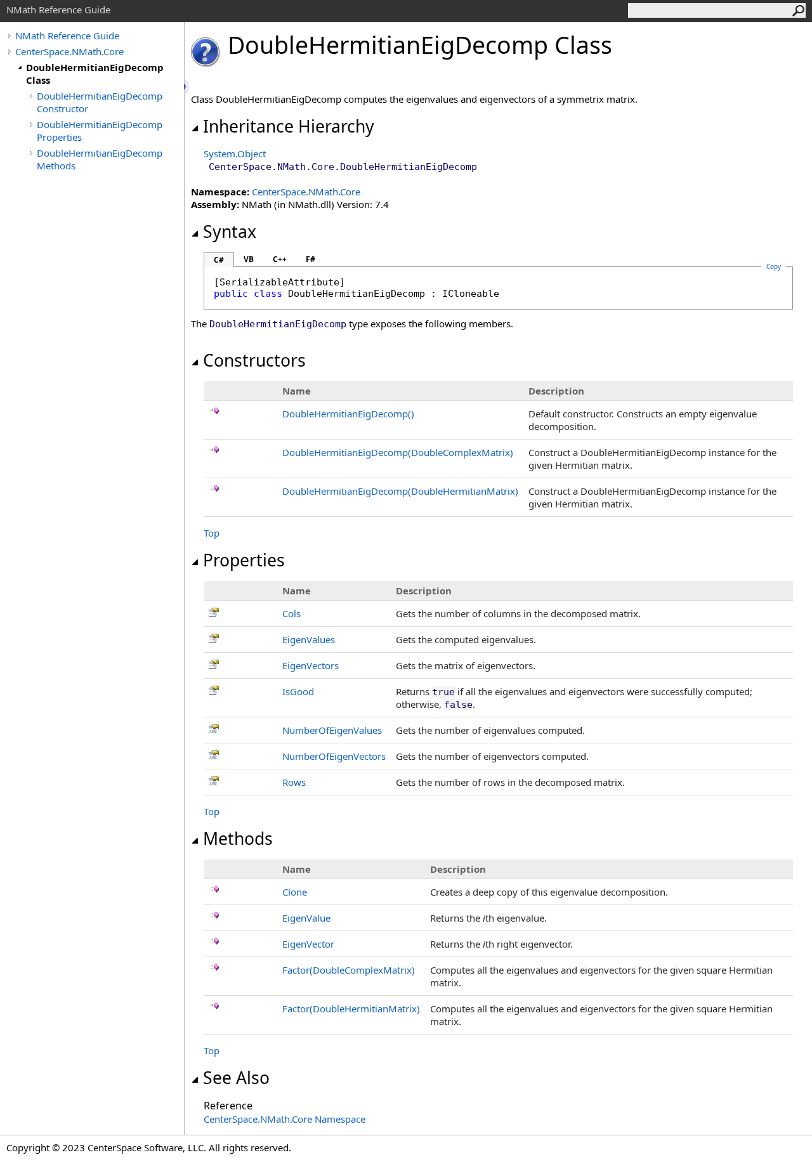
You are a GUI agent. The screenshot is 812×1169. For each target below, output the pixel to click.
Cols (291, 613)
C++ (280, 259)
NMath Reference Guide (67, 35)
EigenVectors (310, 665)
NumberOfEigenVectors (334, 756)
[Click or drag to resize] (187, 86)
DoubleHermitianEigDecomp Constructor (99, 102)
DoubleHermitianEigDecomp (348, 413)
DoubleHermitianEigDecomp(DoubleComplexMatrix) (397, 452)
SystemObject (235, 153)
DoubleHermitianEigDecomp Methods (99, 159)
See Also (236, 1077)
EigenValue (306, 917)
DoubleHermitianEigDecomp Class (95, 73)
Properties (244, 560)
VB (249, 259)
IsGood (298, 691)
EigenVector (308, 943)
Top (211, 532)
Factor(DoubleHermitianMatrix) (351, 1008)
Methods (238, 838)
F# (310, 259)
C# (219, 259)
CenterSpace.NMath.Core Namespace (284, 1119)
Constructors (254, 360)
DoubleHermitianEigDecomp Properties (99, 130)
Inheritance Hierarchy (288, 126)
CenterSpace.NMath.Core (69, 51)
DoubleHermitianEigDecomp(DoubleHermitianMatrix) (400, 491)
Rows (294, 782)
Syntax (229, 231)
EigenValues (308, 639)
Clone (294, 891)
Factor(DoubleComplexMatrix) (348, 969)
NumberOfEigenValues (332, 730)
